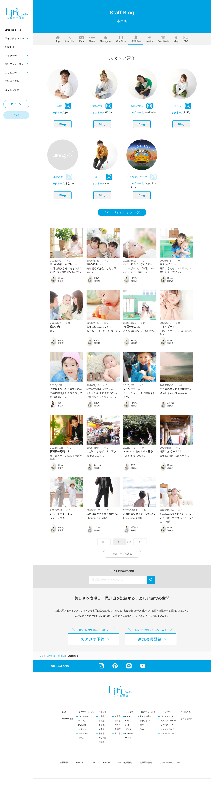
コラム (81, 738)
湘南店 (60, 281)
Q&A (142, 729)
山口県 (117, 734)
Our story (121, 41)
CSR (93, 762)
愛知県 (117, 721)
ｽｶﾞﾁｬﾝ (170, 403)
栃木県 (117, 717)
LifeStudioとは (67, 719)
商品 (142, 725)
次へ (140, 542)
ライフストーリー (168, 725)
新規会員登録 (150, 639)
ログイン (16, 104)
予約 (16, 115)
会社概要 (64, 762)
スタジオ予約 (92, 639)
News (92, 41)
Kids (127, 721)
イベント (82, 729)
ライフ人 (82, 721)
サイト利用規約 (125, 762)
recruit (106, 762)
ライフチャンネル (86, 712)
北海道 (101, 717)
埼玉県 (101, 729)
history (79, 762)
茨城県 (101, 742)
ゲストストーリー (168, 721)
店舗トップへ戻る (122, 553)
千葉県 (101, 734)
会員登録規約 (146, 762)
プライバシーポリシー (170, 762)
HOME (63, 712)
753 (127, 725)
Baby (127, 717)
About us (69, 41)
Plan (81, 41)
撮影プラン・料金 (147, 712)
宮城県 (101, 721)
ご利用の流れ (186, 712)
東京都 (101, 725)
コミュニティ (166, 712)
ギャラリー (130, 712)
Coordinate (163, 41)
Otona (128, 738)
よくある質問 (186, 719)
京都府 (117, 729)
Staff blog (136, 41)
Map (176, 41)
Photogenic (105, 41)
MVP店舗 (82, 725)
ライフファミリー (168, 717)
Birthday (129, 734)
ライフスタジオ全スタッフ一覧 (122, 212)
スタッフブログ (167, 729)
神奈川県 (102, 738)
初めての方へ (145, 717)
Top (58, 41)
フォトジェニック (168, 734)
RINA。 (61, 278)
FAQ (186, 41)
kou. (60, 402)
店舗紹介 (102, 712)
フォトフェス (84, 734)
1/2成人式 (129, 729)
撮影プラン (145, 721)
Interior (149, 41)
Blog (62, 124)
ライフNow (83, 717)
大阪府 (117, 725)
